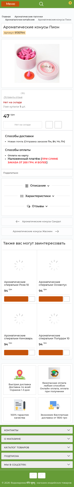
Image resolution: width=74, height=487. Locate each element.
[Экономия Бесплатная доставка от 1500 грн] (54, 409)
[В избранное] (49, 124)
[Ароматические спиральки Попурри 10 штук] (54, 318)
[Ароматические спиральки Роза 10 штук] (19, 265)
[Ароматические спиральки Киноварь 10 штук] (19, 318)
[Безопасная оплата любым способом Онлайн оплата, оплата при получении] (54, 380)
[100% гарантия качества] (19, 409)
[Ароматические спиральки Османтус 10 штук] (54, 265)
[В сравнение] (58, 124)
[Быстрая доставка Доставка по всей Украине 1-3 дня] (19, 380)
